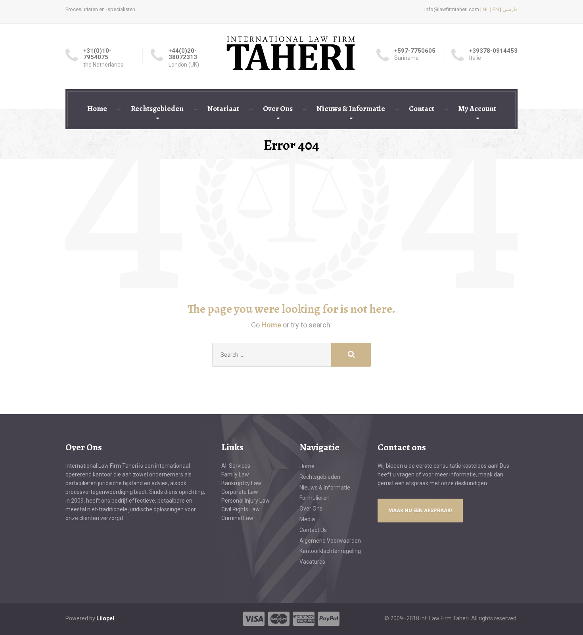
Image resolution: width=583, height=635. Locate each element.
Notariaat (223, 108)
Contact (421, 108)
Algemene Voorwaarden (330, 540)
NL (486, 9)
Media (307, 519)
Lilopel (105, 618)
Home (97, 108)
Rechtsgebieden (157, 108)
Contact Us (313, 530)
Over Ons (278, 108)
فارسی (510, 9)
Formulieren (314, 498)
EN (496, 9)
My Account (477, 108)
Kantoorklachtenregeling (330, 551)
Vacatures (312, 561)
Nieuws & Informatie (350, 108)
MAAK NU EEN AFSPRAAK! (420, 510)
